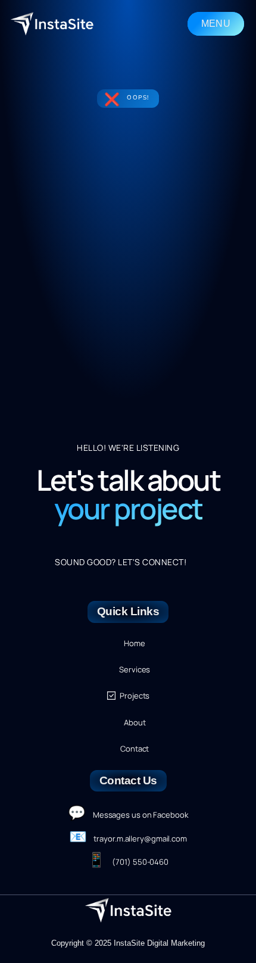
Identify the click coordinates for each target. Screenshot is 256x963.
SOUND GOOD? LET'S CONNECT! (120, 562)
